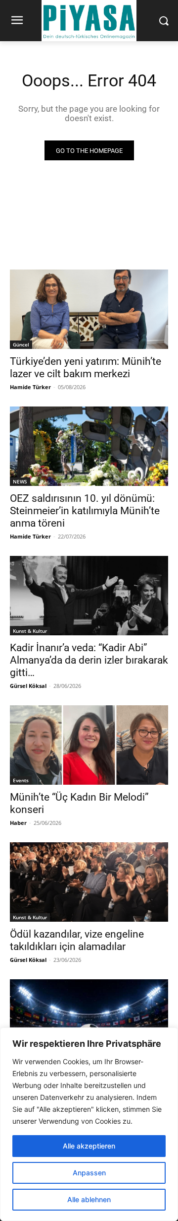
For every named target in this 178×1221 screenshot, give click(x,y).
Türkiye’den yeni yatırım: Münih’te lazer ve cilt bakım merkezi (85, 367)
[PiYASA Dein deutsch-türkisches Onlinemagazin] (89, 20)
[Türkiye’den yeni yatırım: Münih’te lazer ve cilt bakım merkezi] (89, 309)
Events (21, 780)
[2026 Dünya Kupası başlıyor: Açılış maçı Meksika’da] (89, 1019)
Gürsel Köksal (28, 685)
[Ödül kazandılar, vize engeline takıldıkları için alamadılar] (89, 882)
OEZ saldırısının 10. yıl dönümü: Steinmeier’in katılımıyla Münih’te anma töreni (85, 510)
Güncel (21, 344)
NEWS (20, 481)
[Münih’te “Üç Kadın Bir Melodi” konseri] (89, 745)
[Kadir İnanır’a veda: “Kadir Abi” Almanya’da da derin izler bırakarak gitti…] (89, 595)
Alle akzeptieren (89, 1146)
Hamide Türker (30, 387)
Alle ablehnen (89, 1199)
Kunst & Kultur (30, 630)
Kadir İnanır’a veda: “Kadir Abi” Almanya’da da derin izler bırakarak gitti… (89, 660)
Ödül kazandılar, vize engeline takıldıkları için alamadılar (77, 940)
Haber (18, 822)
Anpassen (89, 1172)
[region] (89, 1124)
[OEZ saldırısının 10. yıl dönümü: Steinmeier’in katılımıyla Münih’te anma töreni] (89, 446)
